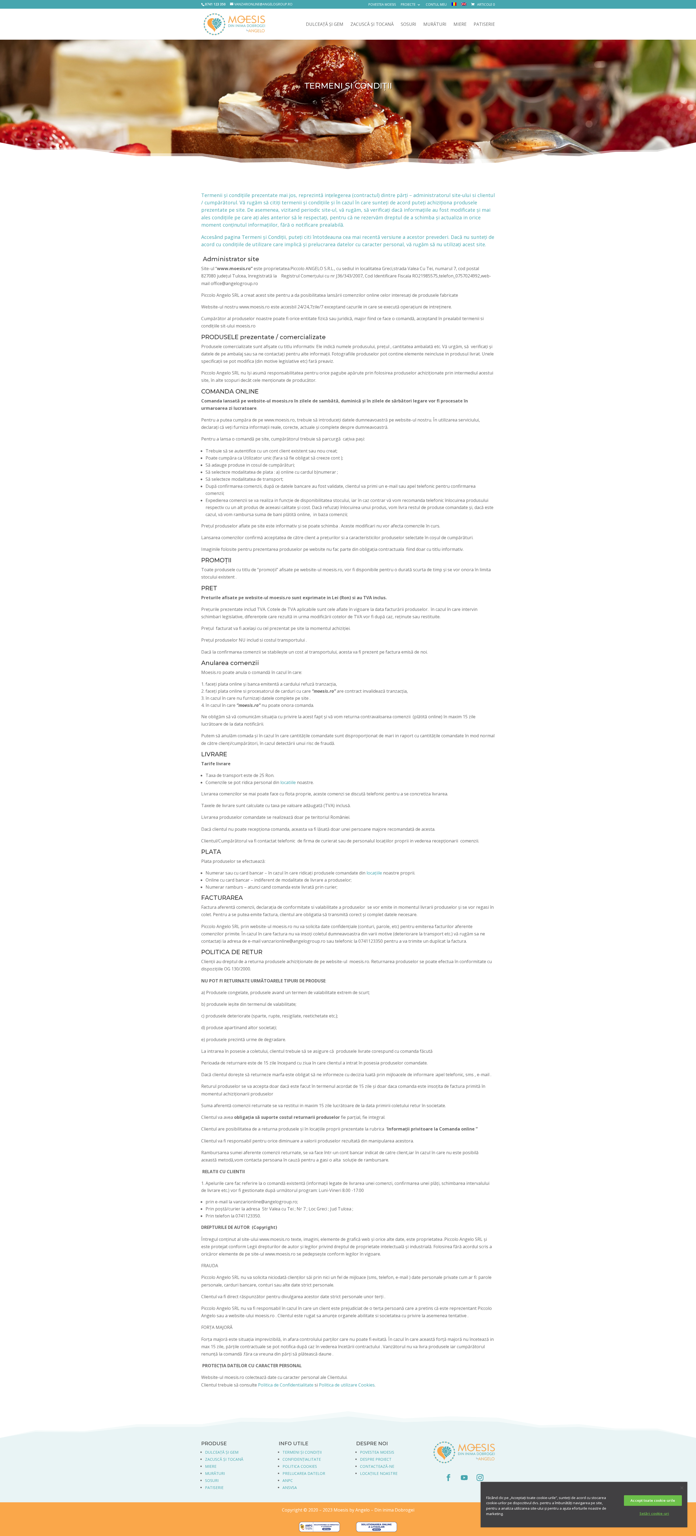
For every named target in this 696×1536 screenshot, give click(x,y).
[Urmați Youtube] (464, 1478)
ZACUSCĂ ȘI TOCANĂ (224, 1459)
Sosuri (408, 24)
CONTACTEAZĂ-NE (377, 1466)
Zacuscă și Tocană (372, 24)
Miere (460, 24)
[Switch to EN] (463, 5)
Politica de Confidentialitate (285, 1385)
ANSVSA (289, 1487)
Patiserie (484, 24)
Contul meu (436, 5)
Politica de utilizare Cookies (347, 1385)
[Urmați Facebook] (448, 1478)
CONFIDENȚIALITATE (301, 1459)
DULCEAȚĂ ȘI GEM (221, 1452)
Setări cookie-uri (654, 1513)
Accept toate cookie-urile (652, 1500)
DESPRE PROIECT (375, 1459)
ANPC (287, 1480)
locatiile (288, 782)
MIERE (210, 1466)
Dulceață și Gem (324, 24)
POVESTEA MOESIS (377, 1452)
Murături (434, 24)
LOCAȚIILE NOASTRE (378, 1473)
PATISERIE (214, 1487)
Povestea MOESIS (382, 5)
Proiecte (408, 5)
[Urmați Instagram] (480, 1478)
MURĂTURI (215, 1473)
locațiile (374, 873)
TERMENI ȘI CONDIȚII (302, 1452)
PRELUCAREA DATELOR (303, 1473)
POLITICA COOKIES (299, 1466)
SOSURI (212, 1480)
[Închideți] (681, 1488)
